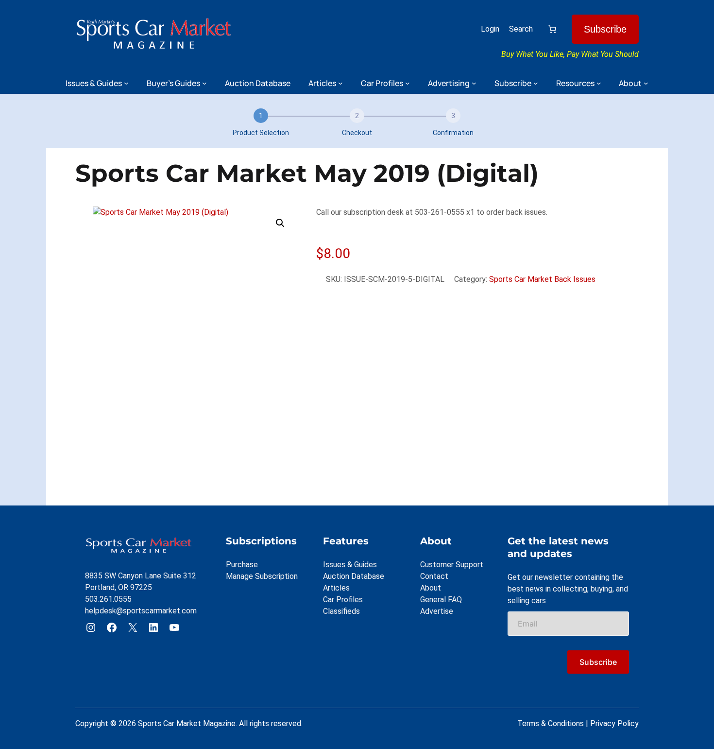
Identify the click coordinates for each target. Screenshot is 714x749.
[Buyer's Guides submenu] (204, 83)
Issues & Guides (350, 564)
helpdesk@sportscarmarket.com (141, 610)
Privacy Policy (614, 723)
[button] (280, 223)
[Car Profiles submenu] (407, 83)
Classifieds (341, 611)
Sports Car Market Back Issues (542, 279)
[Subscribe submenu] (535, 83)
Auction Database (353, 576)
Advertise (436, 611)
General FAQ (441, 599)
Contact (434, 576)
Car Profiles (343, 599)
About (430, 587)
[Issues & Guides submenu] (126, 83)
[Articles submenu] (340, 83)
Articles (336, 587)
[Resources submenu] (598, 83)
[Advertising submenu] (474, 83)
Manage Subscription (262, 576)
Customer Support (451, 564)
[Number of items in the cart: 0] (552, 29)
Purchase (242, 564)
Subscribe (605, 29)
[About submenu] (646, 83)
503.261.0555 (108, 599)
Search (521, 29)
